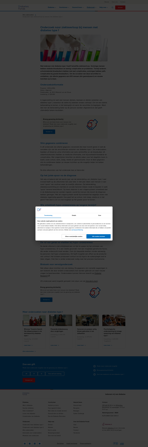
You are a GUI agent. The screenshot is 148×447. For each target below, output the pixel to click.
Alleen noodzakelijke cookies (73, 236)
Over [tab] (99, 215)
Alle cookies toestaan (98, 236)
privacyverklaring (77, 230)
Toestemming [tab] (48, 215)
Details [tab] (74, 215)
